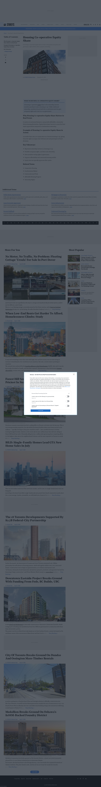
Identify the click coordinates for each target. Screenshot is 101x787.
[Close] (74, 374)
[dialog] (50, 393)
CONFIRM (40, 410)
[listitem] (50, 393)
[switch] (67, 396)
